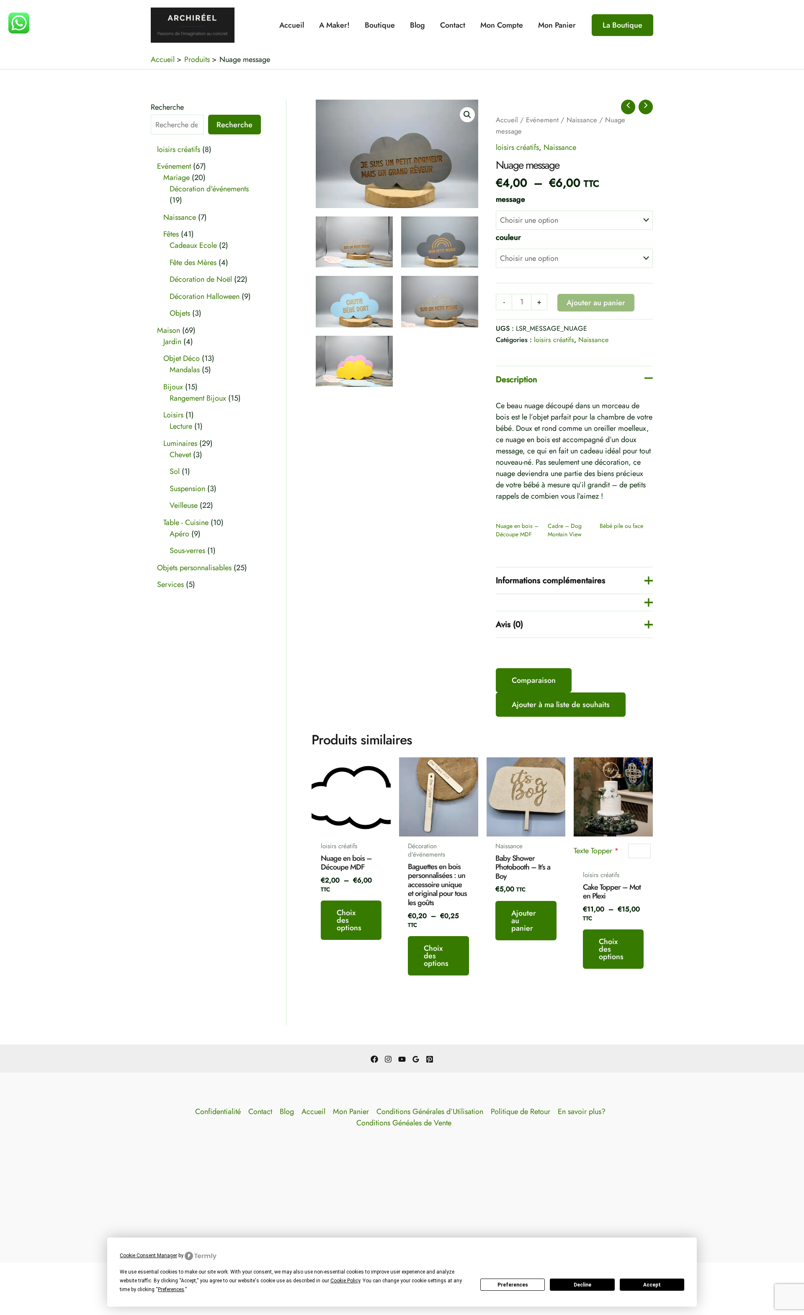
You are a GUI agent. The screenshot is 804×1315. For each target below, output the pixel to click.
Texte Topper (596, 850)
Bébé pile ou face (621, 526)
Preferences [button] (171, 1289)
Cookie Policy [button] (345, 1281)
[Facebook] (374, 1059)
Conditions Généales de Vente (403, 1122)
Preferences (512, 1285)
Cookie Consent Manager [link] (148, 1255)
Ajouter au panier (596, 302)
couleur (508, 237)
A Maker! (334, 25)
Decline (582, 1285)
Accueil (291, 25)
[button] (622, 25)
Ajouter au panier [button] (523, 921)
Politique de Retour (520, 1111)
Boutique (380, 25)
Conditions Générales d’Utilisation (429, 1111)
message (510, 199)
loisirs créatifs (517, 147)
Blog (417, 25)
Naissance (582, 120)
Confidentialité (218, 1111)
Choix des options (349, 920)
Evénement (542, 120)
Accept (652, 1285)
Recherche (167, 107)
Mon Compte (501, 25)
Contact (452, 25)
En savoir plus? (582, 1111)
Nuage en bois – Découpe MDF (517, 530)
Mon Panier (557, 25)
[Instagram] (388, 1059)
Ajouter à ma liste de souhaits (561, 704)
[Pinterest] (429, 1059)
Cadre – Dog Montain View (565, 530)
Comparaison (534, 680)
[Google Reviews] (416, 1059)
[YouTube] (402, 1059)
